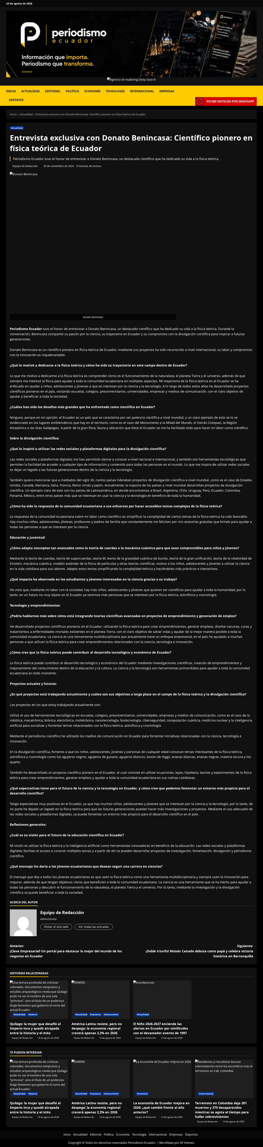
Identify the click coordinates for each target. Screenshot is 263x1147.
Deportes (16, 100)
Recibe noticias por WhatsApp (230, 101)
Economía (92, 91)
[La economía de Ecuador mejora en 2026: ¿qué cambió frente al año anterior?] (162, 1079)
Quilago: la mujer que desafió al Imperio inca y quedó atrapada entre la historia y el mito (35, 1028)
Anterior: (66, 951)
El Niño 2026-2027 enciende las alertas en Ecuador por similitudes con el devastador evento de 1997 (160, 1028)
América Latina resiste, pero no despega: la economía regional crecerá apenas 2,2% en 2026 (97, 1028)
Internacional (142, 91)
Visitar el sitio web (56, 927)
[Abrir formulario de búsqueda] (256, 90)
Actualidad (30, 91)
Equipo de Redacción (25, 166)
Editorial (52, 91)
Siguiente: (199, 951)
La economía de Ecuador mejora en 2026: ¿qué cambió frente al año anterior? (161, 1107)
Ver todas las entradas (94, 927)
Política (72, 91)
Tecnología (115, 91)
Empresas (166, 91)
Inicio (11, 91)
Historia (32, 1014)
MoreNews (166, 1143)
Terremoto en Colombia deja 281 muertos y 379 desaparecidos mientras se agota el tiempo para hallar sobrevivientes (222, 1110)
